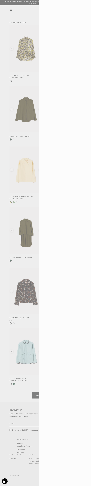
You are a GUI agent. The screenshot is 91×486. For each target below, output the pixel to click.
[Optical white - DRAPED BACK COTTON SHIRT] (14, 139)
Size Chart (21, 452)
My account (21, 449)
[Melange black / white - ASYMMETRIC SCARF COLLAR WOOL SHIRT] (17, 202)
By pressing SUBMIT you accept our (32, 430)
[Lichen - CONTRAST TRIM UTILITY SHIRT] (14, 384)
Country (20, 443)
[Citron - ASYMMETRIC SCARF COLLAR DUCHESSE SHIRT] (14, 202)
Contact (12, 458)
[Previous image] (11, 48)
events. (25, 416)
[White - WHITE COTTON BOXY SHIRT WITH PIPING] (14, 323)
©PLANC (12, 475)
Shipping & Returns (24, 446)
